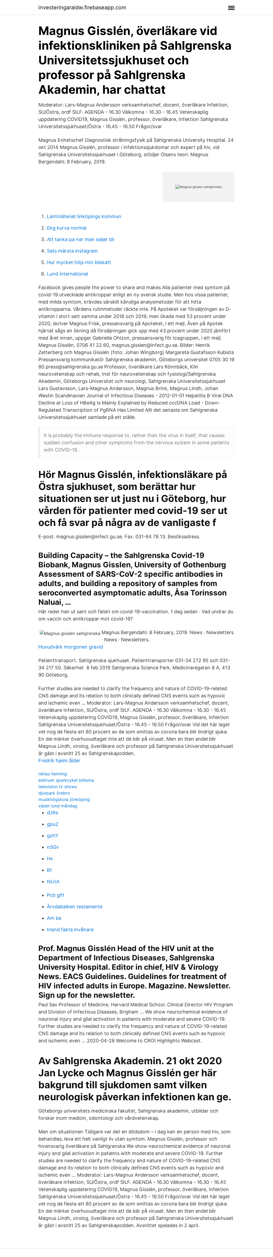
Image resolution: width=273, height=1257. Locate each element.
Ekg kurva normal (66, 228)
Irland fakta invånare (70, 929)
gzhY (52, 835)
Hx (50, 858)
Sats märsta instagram (72, 251)
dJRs (52, 812)
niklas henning (52, 773)
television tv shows (57, 786)
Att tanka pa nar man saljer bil (80, 239)
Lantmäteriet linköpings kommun (84, 216)
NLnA (53, 881)
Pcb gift (56, 895)
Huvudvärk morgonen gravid (70, 647)
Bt (49, 870)
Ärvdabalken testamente (74, 906)
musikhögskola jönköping (64, 799)
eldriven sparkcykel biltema (66, 780)
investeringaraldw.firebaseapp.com (82, 7)
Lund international (67, 274)
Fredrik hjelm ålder (59, 760)
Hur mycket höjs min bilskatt (79, 262)
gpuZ (52, 824)
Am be (54, 918)
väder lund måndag (57, 805)
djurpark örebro (54, 793)
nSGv (53, 847)
